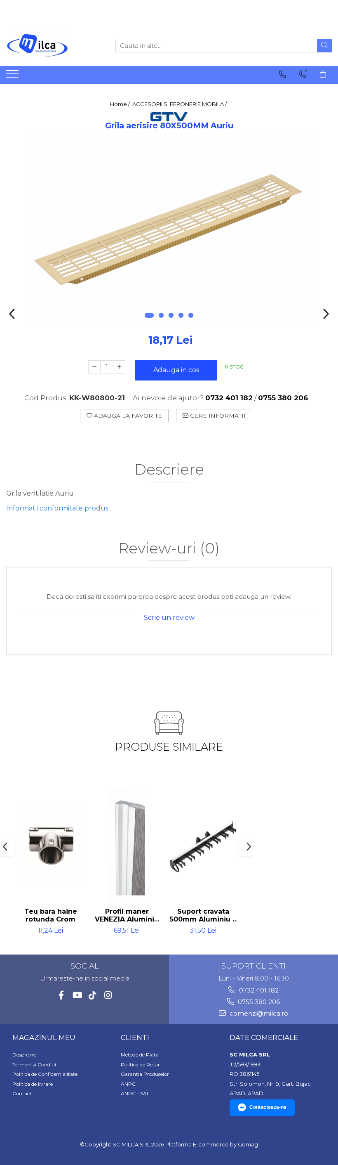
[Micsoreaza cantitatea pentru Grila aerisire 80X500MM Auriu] (94, 366)
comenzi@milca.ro (258, 1013)
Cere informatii (217, 415)
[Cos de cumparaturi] (323, 74)
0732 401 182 (258, 990)
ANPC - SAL (135, 1093)
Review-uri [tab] (169, 548)
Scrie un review (169, 617)
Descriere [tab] (169, 469)
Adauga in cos (176, 370)
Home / (120, 104)
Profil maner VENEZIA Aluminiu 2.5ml (127, 915)
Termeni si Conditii (34, 1064)
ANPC (128, 1084)
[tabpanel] (169, 230)
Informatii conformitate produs (57, 508)
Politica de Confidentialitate (44, 1074)
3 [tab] (171, 315)
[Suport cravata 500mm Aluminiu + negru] (203, 846)
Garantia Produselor (145, 1074)
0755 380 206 (258, 1002)
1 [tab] (149, 315)
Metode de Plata (140, 1055)
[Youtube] (77, 995)
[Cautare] (324, 45)
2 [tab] (161, 315)
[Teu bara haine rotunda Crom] (50, 846)
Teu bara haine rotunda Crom (50, 915)
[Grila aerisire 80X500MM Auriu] (169, 230)
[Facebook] (61, 995)
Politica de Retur (140, 1064)
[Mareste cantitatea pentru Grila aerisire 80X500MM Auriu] (119, 366)
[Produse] (13, 76)
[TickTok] (92, 995)
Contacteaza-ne (267, 1107)
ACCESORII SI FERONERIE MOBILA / (180, 104)
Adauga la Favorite (127, 415)
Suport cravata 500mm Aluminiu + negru (203, 915)
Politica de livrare (32, 1084)
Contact (22, 1093)
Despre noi (25, 1055)
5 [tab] (191, 315)
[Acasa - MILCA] (47, 45)
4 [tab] (181, 315)
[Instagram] (108, 995)
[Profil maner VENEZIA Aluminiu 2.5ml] (127, 845)
